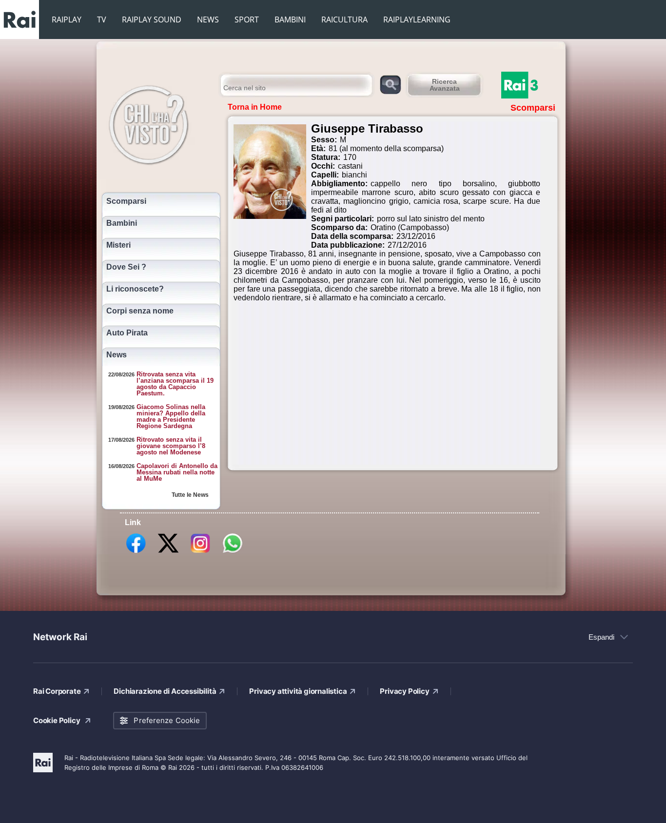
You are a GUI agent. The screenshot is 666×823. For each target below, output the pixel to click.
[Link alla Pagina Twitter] (168, 552)
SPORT (247, 19)
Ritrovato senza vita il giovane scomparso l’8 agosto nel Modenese (171, 445)
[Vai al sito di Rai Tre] (530, 85)
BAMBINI (290, 19)
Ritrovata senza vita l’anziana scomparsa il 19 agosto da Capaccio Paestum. (175, 383)
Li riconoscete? (135, 289)
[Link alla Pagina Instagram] (200, 552)
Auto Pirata (127, 333)
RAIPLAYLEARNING (417, 19)
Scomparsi (126, 201)
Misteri (118, 245)
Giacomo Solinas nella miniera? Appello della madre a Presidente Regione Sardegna (171, 416)
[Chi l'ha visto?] (158, 123)
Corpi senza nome (140, 311)
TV (101, 19)
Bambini (121, 223)
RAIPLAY (66, 19)
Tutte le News (190, 494)
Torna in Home (255, 107)
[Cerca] (390, 84)
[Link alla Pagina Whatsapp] (232, 552)
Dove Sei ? (126, 267)
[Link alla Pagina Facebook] (136, 552)
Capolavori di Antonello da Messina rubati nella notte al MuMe (177, 472)
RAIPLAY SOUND (151, 19)
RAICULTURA (344, 19)
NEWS (208, 19)
